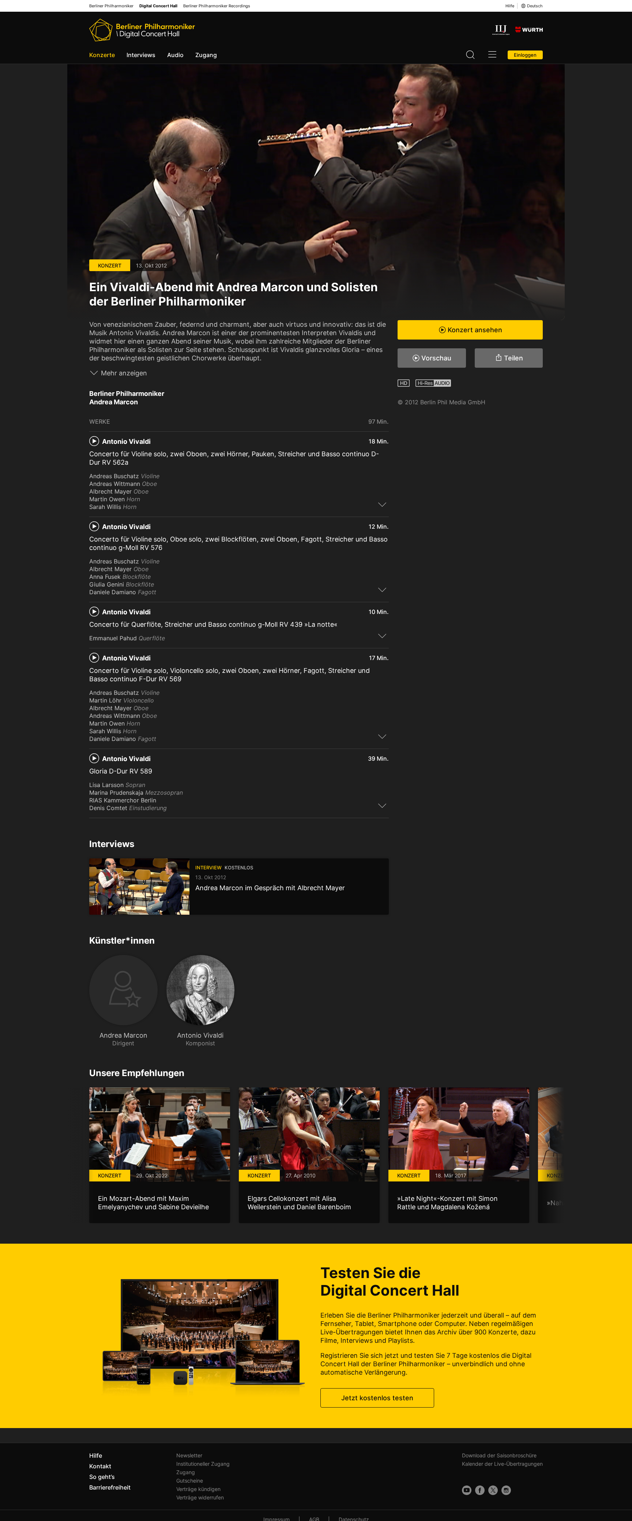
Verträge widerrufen (200, 1497)
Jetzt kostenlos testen (377, 1398)
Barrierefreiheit (110, 1487)
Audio (175, 55)
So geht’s (102, 1476)
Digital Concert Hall (158, 6)
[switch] (382, 504)
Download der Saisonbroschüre (499, 1455)
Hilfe (509, 6)
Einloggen (525, 55)
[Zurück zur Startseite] (142, 30)
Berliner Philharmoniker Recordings (216, 6)
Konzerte (102, 55)
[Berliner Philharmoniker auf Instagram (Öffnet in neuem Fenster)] (506, 1490)
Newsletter (189, 1455)
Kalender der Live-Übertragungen (502, 1464)
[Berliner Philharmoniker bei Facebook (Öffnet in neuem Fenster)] (480, 1490)
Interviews (141, 55)
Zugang (206, 55)
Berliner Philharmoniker (111, 6)
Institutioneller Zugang (203, 1464)
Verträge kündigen (198, 1489)
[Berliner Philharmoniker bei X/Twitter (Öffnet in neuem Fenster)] (493, 1490)
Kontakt (100, 1466)
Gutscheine (189, 1480)
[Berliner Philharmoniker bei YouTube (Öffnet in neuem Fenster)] (466, 1490)
